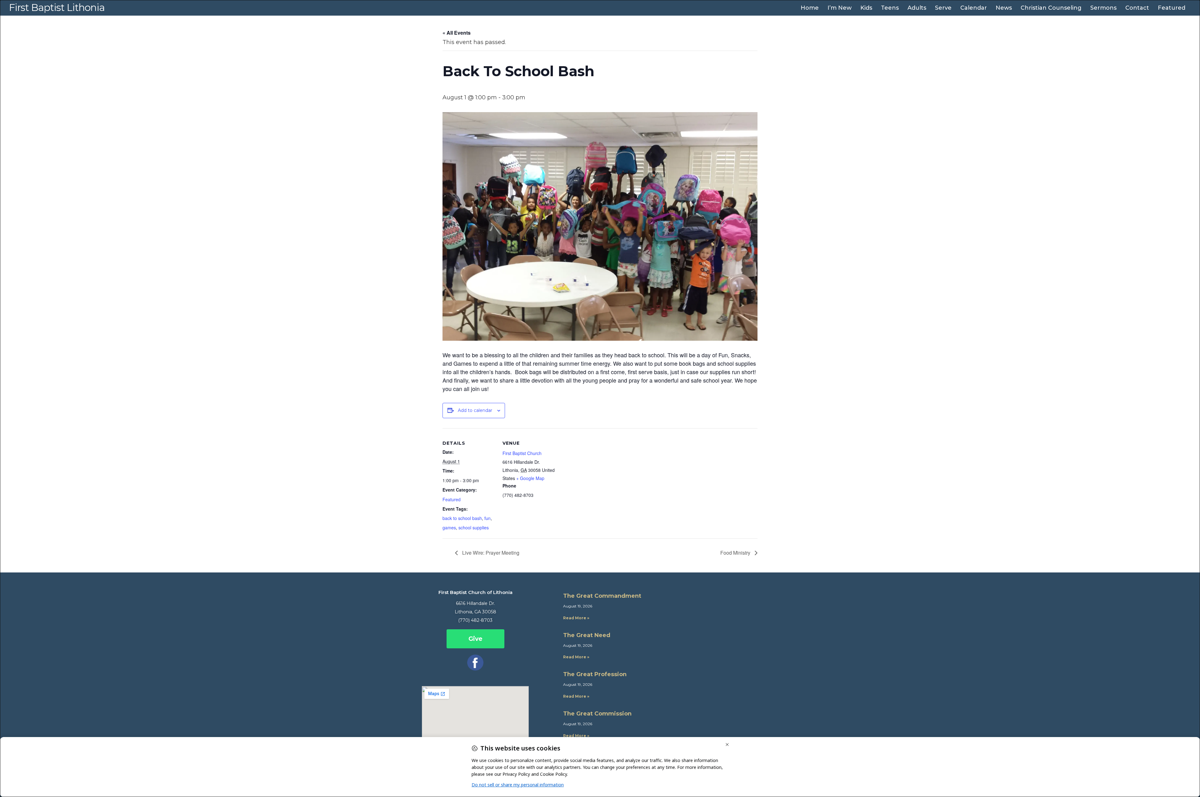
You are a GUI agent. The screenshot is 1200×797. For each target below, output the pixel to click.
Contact (1137, 7)
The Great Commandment (602, 595)
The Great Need (586, 635)
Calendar (973, 7)
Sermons (1103, 7)
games (449, 527)
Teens (890, 7)
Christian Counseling (1051, 7)
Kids (866, 7)
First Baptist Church (522, 453)
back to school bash (462, 518)
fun (487, 518)
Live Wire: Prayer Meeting (490, 552)
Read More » (576, 618)
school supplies (473, 527)
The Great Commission (597, 713)
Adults (917, 7)
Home (810, 7)
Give (475, 638)
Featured (1171, 7)
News (1004, 7)
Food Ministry (736, 552)
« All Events (456, 32)
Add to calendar (475, 410)
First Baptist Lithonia (57, 7)
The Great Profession (595, 674)
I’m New (840, 7)
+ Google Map (530, 478)
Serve (943, 7)
